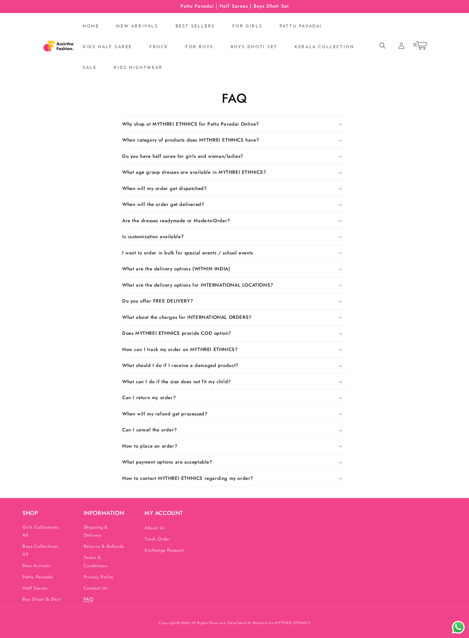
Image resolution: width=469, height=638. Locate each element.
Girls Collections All (40, 531)
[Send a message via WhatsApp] (458, 627)
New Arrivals (36, 566)
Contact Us (96, 588)
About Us (155, 528)
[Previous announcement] (45, 6)
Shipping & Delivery (96, 531)
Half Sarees (35, 588)
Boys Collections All (40, 550)
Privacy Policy (99, 577)
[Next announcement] (424, 6)
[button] (383, 46)
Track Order (157, 539)
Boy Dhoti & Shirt (41, 599)
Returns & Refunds (104, 546)
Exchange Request (164, 550)
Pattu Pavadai (37, 577)
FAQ (88, 599)
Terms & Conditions (96, 561)
